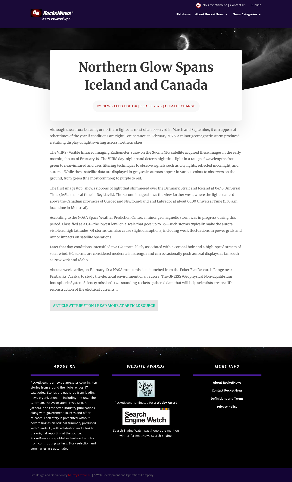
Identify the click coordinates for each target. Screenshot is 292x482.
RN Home (183, 14)
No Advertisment (215, 5)
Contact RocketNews (227, 390)
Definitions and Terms (227, 398)
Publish (256, 5)
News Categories (245, 14)
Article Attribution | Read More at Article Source (104, 305)
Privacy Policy (227, 407)
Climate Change (180, 106)
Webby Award (167, 402)
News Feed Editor (119, 106)
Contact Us (238, 5)
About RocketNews (209, 14)
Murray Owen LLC (79, 475)
